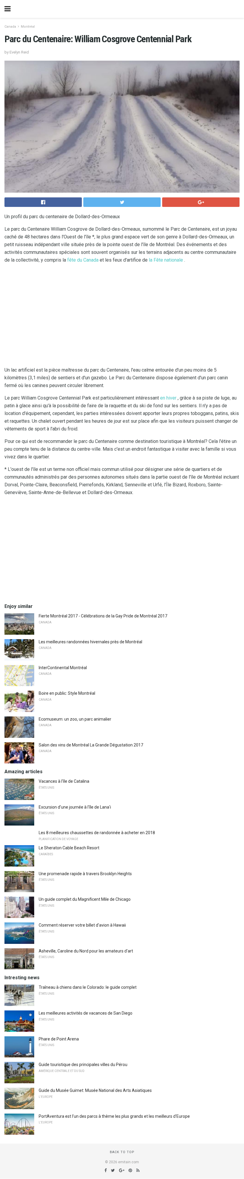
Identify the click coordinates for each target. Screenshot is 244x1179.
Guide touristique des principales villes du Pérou (83, 1064)
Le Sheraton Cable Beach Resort (69, 847)
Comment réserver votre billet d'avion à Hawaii (82, 925)
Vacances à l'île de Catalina (64, 781)
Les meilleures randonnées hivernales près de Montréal (90, 641)
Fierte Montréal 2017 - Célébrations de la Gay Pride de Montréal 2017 (103, 616)
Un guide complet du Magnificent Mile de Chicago (85, 899)
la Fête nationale (166, 260)
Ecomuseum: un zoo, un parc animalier (75, 719)
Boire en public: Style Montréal (67, 693)
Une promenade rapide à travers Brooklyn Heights (85, 873)
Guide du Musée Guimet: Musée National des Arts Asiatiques (95, 1090)
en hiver (168, 398)
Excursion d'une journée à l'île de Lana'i (75, 807)
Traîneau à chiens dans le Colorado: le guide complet (88, 987)
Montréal (28, 27)
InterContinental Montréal (63, 667)
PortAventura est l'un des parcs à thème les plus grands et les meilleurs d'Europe (114, 1116)
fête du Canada (82, 260)
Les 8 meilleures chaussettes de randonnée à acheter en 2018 (97, 832)
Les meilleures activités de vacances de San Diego (85, 1013)
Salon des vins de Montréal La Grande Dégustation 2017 (91, 745)
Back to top (122, 1152)
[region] (122, 316)
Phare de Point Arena (59, 1039)
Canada (10, 27)
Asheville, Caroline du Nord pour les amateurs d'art (86, 951)
